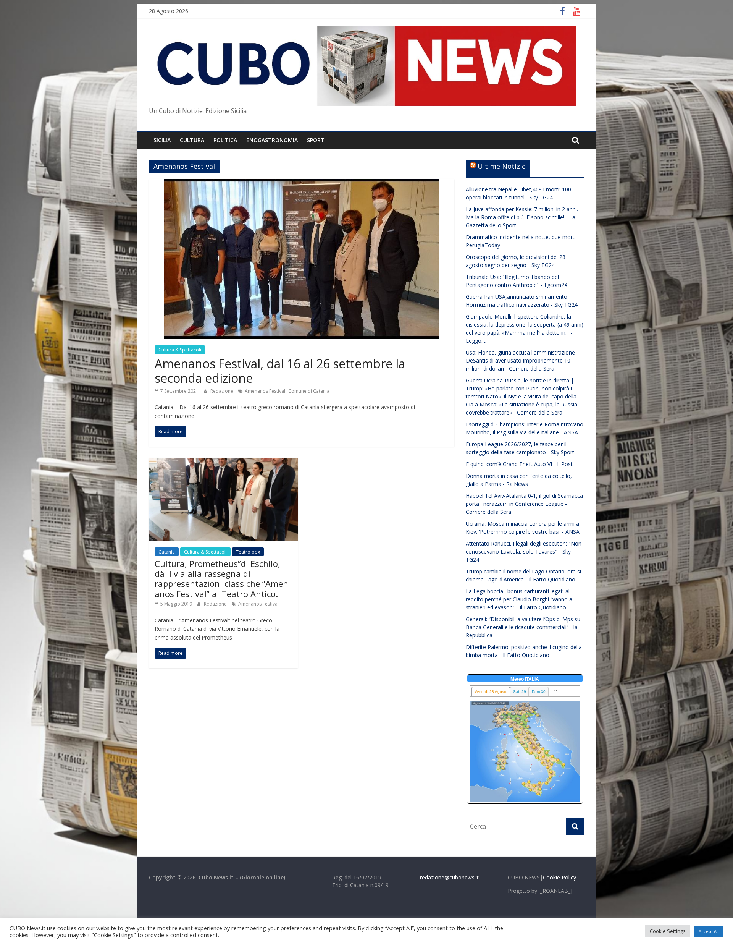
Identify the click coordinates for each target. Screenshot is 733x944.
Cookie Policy (559, 877)
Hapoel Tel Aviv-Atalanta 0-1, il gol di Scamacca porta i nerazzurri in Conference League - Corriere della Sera (524, 503)
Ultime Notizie (502, 166)
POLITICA (225, 140)
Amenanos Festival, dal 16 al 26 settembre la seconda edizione (280, 370)
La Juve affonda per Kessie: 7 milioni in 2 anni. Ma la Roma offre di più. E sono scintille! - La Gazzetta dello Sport (522, 217)
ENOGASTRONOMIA (272, 140)
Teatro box (248, 552)
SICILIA (162, 140)
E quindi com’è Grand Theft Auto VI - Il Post (519, 464)
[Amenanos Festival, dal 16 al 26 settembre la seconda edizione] (301, 184)
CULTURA (192, 140)
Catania (166, 552)
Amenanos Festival (265, 391)
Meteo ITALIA (524, 679)
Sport (316, 140)
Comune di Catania (308, 391)
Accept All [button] (709, 931)
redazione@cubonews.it (449, 877)
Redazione (222, 391)
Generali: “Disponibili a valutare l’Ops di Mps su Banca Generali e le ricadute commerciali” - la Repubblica (523, 627)
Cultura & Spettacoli (179, 350)
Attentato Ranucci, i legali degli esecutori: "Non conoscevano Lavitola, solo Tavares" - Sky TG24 (523, 551)
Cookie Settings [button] (668, 931)
